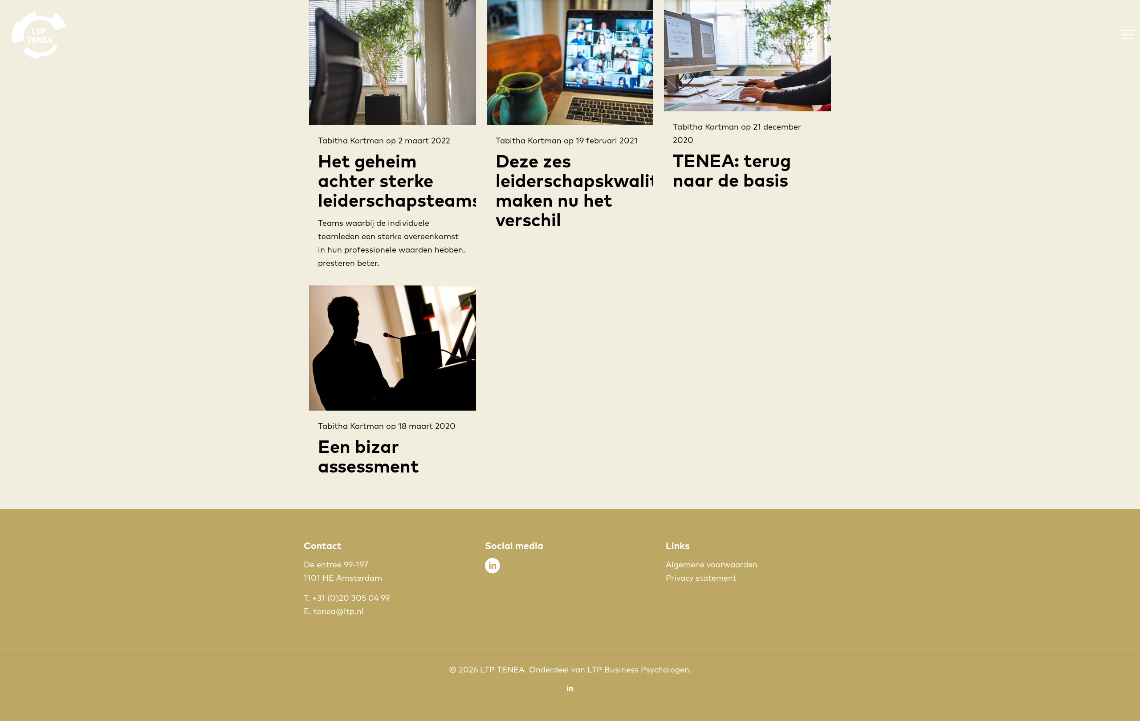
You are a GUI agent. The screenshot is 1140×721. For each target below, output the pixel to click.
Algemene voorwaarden (711, 564)
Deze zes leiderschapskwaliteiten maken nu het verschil (599, 190)
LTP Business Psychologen (638, 669)
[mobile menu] (1128, 34)
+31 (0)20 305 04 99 (351, 598)
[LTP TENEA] (39, 34)
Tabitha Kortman (351, 140)
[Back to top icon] (1097, 702)
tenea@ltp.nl (339, 611)
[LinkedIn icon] (570, 688)
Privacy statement (701, 578)
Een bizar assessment (368, 456)
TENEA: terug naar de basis (732, 170)
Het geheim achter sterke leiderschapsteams (399, 180)
